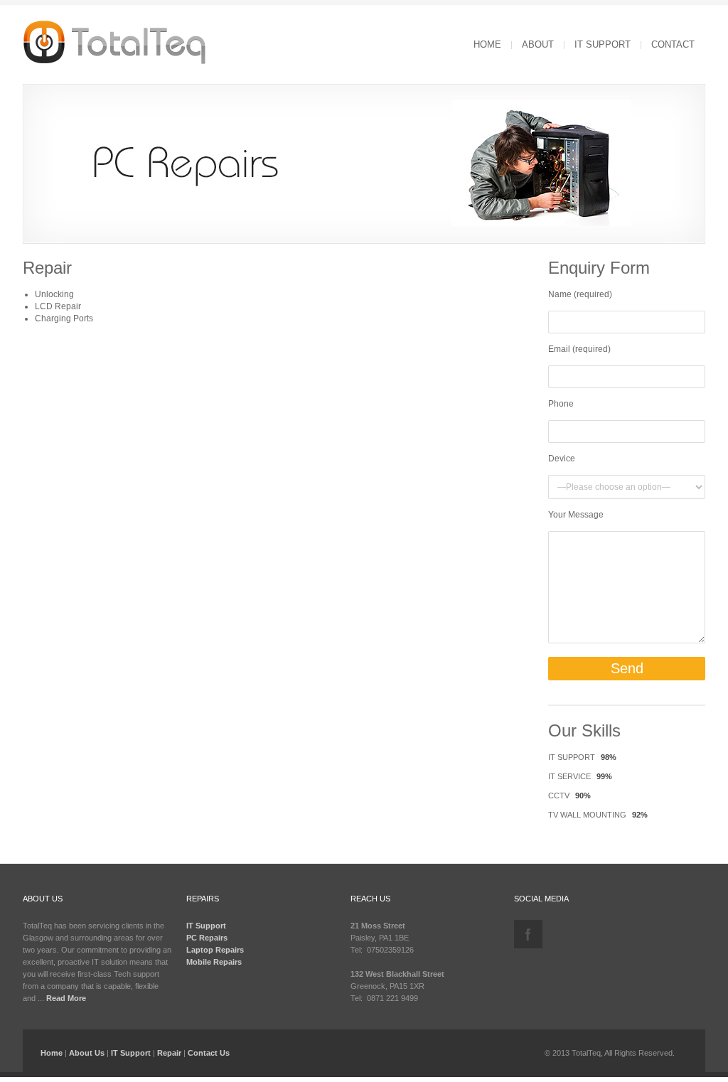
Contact (673, 44)
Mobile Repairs (214, 962)
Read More (66, 998)
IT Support (602, 44)
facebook (528, 934)
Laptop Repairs (215, 950)
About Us (87, 1053)
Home (487, 44)
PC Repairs (207, 937)
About (538, 44)
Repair (169, 1053)
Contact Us (209, 1053)
